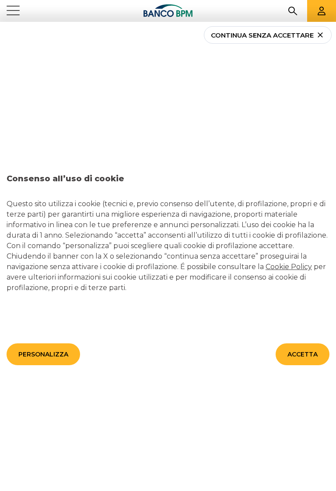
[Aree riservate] (321, 11)
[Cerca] (292, 11)
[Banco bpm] (168, 11)
